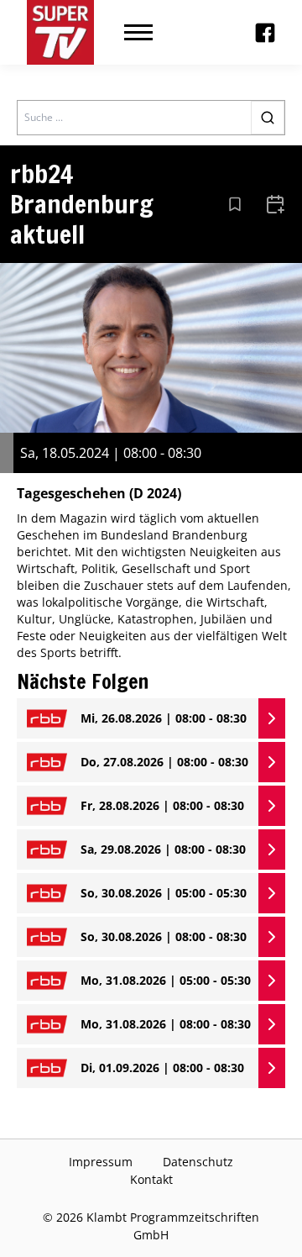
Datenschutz (198, 1162)
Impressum (101, 1162)
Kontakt (151, 1179)
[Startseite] (60, 32)
